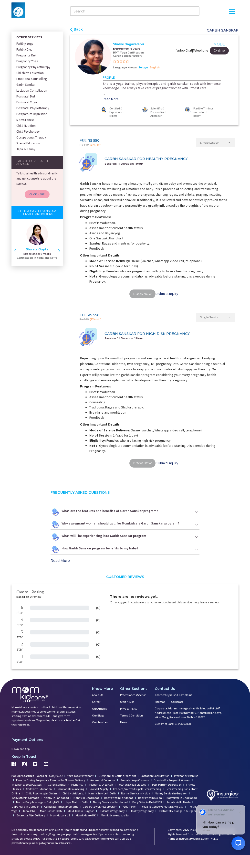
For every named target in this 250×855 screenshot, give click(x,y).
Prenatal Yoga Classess (134, 780)
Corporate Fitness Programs (61, 806)
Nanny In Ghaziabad (86, 798)
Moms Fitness (25, 120)
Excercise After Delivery (30, 815)
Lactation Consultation (31, 90)
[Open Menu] (232, 12)
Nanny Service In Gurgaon (171, 793)
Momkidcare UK (85, 815)
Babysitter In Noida (150, 798)
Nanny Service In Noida (135, 793)
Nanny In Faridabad (56, 798)
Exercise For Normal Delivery (68, 780)
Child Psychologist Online (42, 793)
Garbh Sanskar (25, 85)
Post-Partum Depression (167, 784)
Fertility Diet (24, 49)
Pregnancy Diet (26, 55)
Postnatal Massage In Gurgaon (177, 811)
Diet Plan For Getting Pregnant (117, 776)
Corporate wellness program (100, 806)
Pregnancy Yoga (27, 61)
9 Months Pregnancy (112, 811)
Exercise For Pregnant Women (172, 780)
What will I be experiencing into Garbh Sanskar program (104, 536)
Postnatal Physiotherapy (32, 108)
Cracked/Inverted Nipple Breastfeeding (137, 789)
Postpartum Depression (31, 114)
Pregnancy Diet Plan (100, 784)
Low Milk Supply (98, 789)
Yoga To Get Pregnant (80, 776)
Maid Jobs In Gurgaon (80, 811)
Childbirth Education (30, 73)
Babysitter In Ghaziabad (182, 798)
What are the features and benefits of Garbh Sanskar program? (110, 511)
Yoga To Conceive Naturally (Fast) (163, 806)
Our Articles (99, 708)
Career (96, 702)
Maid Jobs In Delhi (51, 811)
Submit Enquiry (167, 293)
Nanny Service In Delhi (102, 793)
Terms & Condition (131, 715)
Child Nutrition (26, 126)
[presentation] (15, 250)
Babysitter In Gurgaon (25, 798)
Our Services (100, 722)
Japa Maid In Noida (179, 802)
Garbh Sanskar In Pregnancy (65, 784)
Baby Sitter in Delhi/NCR (147, 802)
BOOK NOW (142, 294)
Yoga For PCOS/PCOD (49, 776)
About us (97, 695)
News (123, 722)
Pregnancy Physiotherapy (33, 67)
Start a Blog (127, 702)
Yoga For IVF (129, 806)
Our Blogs (98, 715)
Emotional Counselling (31, 79)
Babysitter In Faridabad (119, 798)
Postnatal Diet (25, 96)
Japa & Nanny (25, 149)
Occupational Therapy (31, 137)
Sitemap (160, 702)
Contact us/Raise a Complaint (173, 695)
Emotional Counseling (70, 789)
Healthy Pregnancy (141, 811)
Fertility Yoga (24, 44)
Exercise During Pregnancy (33, 780)
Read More (111, 99)
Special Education (28, 143)
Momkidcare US (60, 815)
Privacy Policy (128, 708)
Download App (20, 749)
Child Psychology (28, 131)
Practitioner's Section (133, 695)
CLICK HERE (37, 194)
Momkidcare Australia (114, 815)
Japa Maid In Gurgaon (26, 806)
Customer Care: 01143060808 (173, 724)
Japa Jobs (28, 811)
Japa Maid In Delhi (76, 802)
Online (219, 50)
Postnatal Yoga (26, 102)
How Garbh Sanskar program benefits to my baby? (100, 548)
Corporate (177, 702)
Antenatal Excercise (102, 780)
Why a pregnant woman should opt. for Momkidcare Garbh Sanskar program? (120, 523)
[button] (215, 142)
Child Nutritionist (73, 793)
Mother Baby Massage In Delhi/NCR (37, 802)
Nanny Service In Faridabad (110, 802)
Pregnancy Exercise (186, 776)
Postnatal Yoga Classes (132, 784)
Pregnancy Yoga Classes (27, 784)
